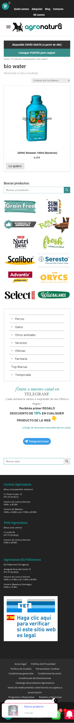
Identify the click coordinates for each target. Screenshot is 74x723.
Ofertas (20, 351)
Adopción (37, 9)
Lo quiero (15, 166)
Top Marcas (19, 367)
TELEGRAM (36, 394)
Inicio (6, 59)
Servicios (21, 343)
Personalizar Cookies (47, 668)
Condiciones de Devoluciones (35, 678)
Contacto (58, 9)
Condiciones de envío (49, 673)
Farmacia (21, 359)
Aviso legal (21, 663)
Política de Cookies (21, 668)
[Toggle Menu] (8, 27)
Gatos (19, 327)
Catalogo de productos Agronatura (35, 682)
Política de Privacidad (43, 663)
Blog (47, 9)
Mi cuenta (39, 15)
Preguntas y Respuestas (21, 697)
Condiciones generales (21, 673)
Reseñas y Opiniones (50, 697)
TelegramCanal (39, 441)
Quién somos (21, 9)
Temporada (23, 375)
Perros (19, 319)
